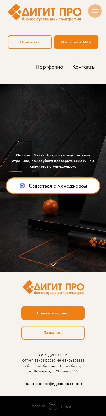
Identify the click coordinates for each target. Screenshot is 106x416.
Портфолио (49, 66)
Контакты (84, 66)
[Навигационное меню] (95, 11)
